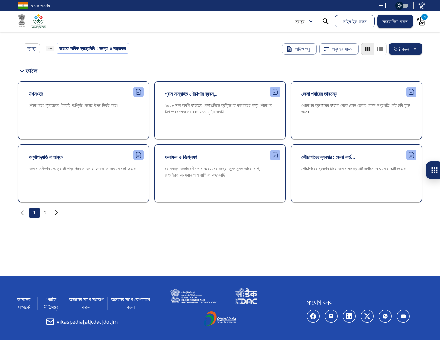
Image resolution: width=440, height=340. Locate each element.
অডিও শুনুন (303, 49)
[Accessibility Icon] (421, 5)
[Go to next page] (56, 213)
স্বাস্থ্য (300, 21)
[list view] (380, 49)
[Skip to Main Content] (382, 5)
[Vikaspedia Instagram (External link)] (331, 316)
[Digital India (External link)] (220, 319)
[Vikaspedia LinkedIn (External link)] (349, 316)
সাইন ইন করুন (355, 21)
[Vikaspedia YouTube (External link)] (403, 316)
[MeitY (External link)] (21, 21)
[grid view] (367, 49)
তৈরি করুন (401, 49)
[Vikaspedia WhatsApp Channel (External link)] (385, 316)
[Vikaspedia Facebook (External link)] (313, 316)
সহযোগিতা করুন (395, 21)
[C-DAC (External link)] (246, 297)
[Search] (325, 21)
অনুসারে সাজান (342, 49)
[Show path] (50, 48)
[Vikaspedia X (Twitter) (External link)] (367, 316)
